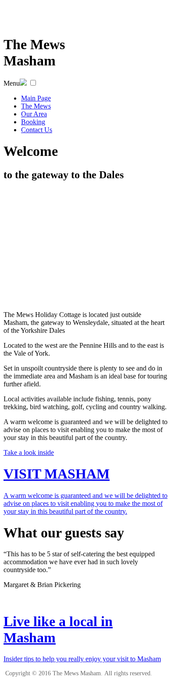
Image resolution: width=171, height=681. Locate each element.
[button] (33, 83)
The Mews (36, 106)
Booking (33, 122)
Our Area (34, 114)
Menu (12, 83)
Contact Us (36, 129)
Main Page (36, 98)
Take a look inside (29, 452)
